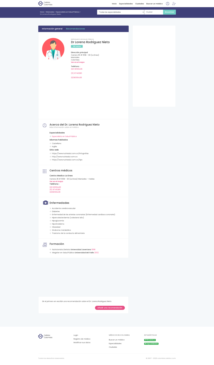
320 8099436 (76, 69)
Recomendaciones (75, 28)
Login (76, 335)
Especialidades (126, 4)
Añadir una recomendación (109, 308)
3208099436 (76, 77)
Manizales (50, 12)
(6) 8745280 (76, 73)
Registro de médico (82, 339)
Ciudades (139, 4)
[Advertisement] (83, 98)
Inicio (114, 4)
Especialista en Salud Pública (67, 12)
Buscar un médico (154, 4)
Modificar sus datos (82, 342)
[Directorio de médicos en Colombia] (48, 3)
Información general (52, 28)
